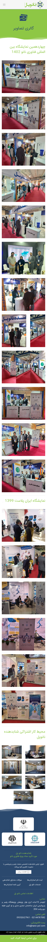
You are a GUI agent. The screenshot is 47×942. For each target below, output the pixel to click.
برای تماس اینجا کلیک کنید (23, 938)
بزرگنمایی (23, 81)
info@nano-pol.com (35, 926)
